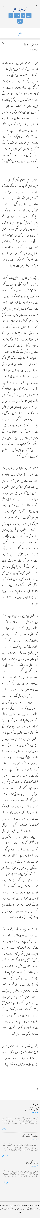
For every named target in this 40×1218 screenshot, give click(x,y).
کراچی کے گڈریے (31, 1109)
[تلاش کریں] (3, 5)
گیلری (20, 21)
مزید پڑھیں (5, 1128)
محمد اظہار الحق (20, 9)
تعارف (28, 15)
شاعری (17, 15)
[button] (3, 42)
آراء (11, 15)
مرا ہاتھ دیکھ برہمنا (32, 1162)
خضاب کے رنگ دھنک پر (29, 1135)
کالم (23, 15)
